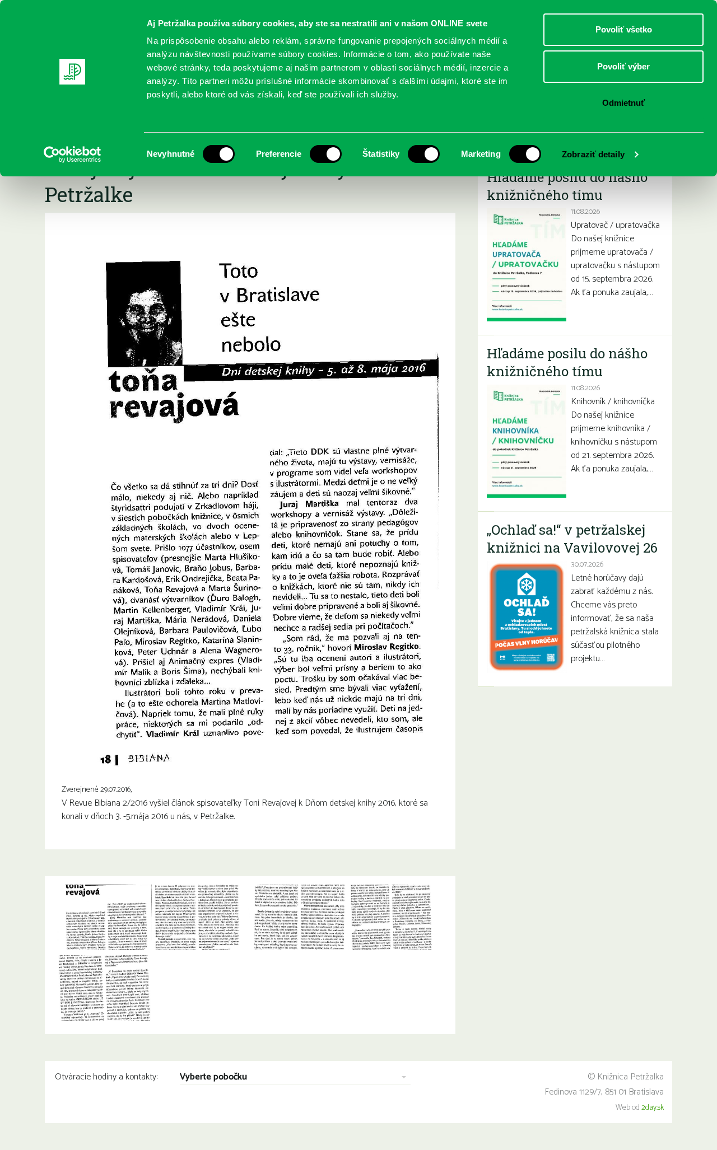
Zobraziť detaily (593, 154)
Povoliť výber (623, 66)
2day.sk (652, 1107)
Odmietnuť (623, 102)
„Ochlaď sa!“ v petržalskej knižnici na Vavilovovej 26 (572, 539)
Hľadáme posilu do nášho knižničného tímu (567, 186)
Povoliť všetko (623, 29)
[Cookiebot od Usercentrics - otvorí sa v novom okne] (73, 154)
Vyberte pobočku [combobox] (213, 1077)
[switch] (326, 154)
